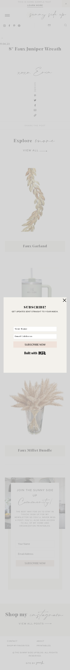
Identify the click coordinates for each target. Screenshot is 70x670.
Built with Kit (35, 353)
